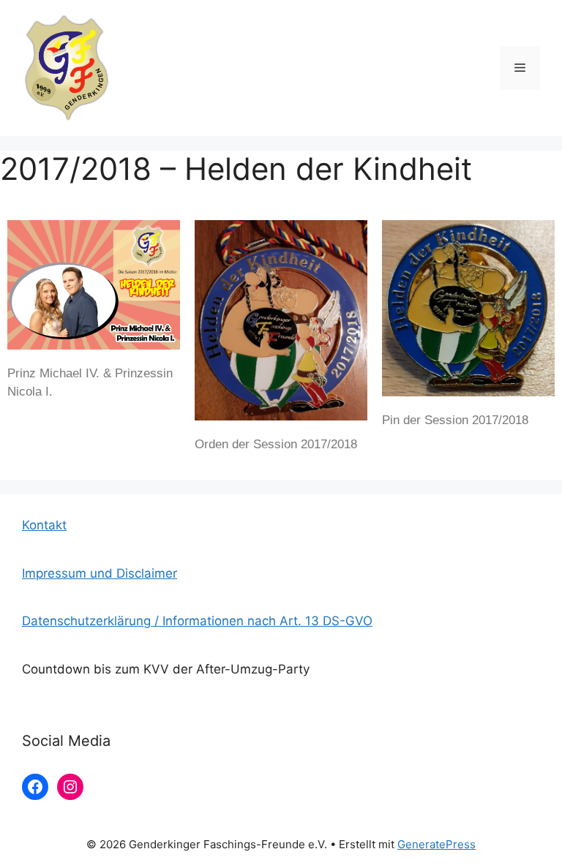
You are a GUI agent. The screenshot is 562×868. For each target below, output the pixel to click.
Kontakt (44, 525)
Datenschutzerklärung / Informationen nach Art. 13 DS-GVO (197, 621)
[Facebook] (35, 787)
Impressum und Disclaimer (99, 573)
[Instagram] (70, 787)
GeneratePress (436, 844)
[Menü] (520, 68)
